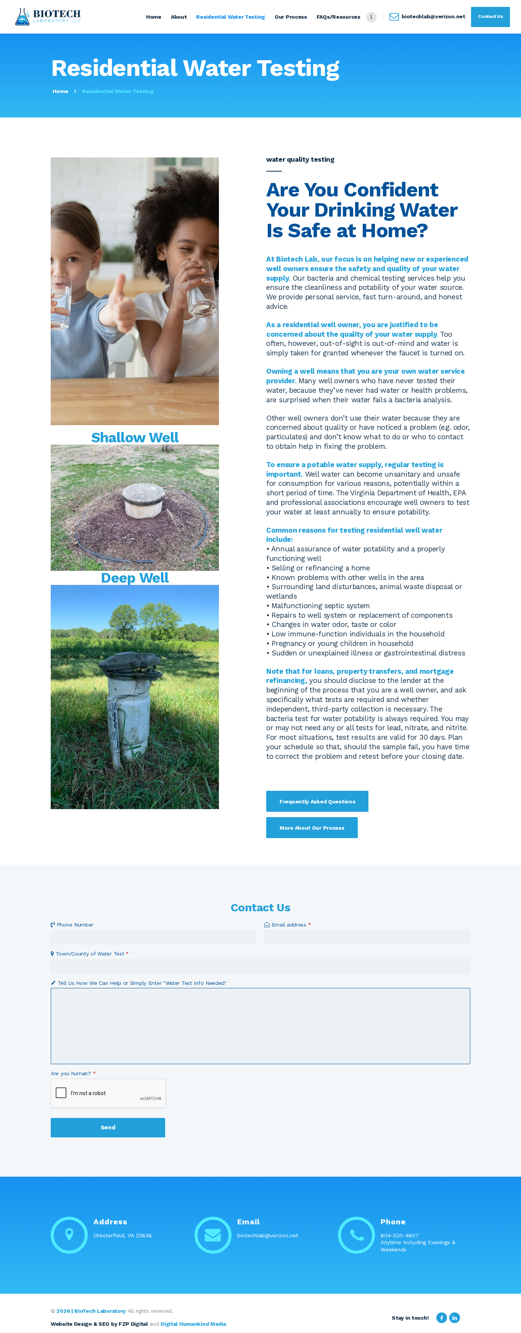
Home (60, 91)
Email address (291, 925)
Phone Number (75, 925)
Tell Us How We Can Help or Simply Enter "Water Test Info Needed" (142, 983)
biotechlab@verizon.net (267, 1235)
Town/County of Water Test (92, 954)
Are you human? (73, 1073)
